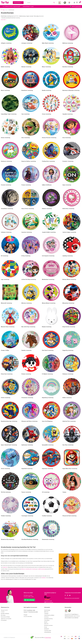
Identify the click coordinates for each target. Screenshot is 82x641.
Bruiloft (45, 622)
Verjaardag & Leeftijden (49, 615)
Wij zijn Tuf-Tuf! (4, 610)
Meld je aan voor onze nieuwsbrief (72, 598)
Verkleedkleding (47, 632)
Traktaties (46, 613)
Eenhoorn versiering (25, 569)
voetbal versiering (41, 569)
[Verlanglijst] (77, 2)
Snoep (45, 627)
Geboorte (46, 623)
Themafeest (46, 620)
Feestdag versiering (48, 618)
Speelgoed (46, 628)
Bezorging (3, 615)
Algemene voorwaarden (6, 618)
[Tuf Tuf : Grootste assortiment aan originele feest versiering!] (6, 2)
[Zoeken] (54, 2)
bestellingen (29, 610)
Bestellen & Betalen (5, 613)
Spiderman (5, 567)
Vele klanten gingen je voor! (50, 593)
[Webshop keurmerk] (59, 2)
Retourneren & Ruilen (5, 616)
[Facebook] (65, 595)
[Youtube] (69, 595)
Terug (3, 9)
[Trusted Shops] (64, 2)
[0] (79, 2)
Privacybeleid (3, 620)
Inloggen (25, 614)
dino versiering (33, 569)
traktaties (43, 577)
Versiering (46, 616)
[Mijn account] (74, 2)
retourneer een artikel (33, 611)
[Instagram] (67, 595)
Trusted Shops (78, 6)
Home (6, 9)
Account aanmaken (28, 616)
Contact (2, 611)
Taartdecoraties (47, 630)
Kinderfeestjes (47, 610)
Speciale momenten (48, 625)
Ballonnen (46, 611)
